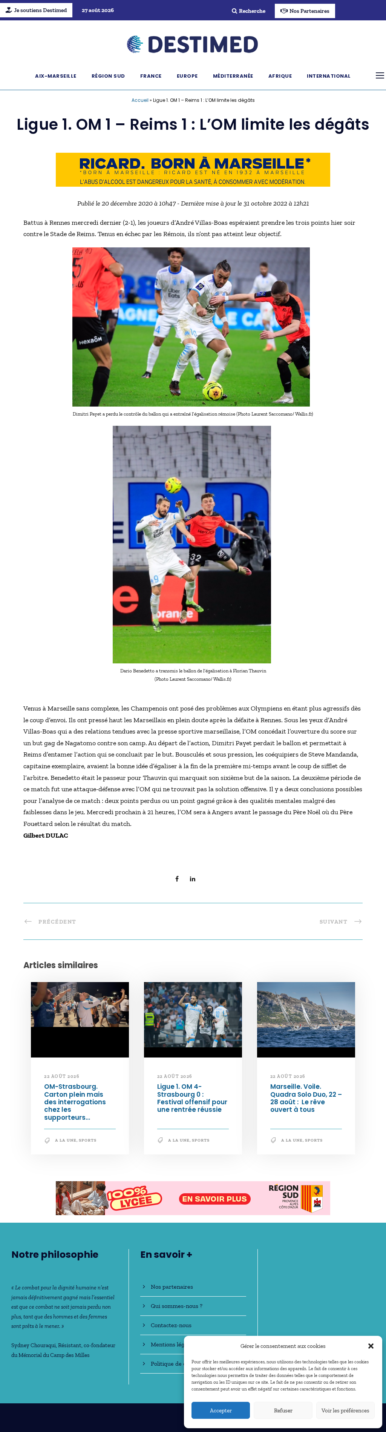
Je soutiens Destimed (40, 10)
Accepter (221, 1410)
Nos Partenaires (309, 11)
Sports (87, 1140)
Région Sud (108, 76)
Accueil (140, 100)
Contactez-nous (171, 1325)
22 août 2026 (61, 1076)
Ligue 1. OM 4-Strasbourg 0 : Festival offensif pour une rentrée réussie (192, 1098)
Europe (187, 76)
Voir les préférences (345, 1410)
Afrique (280, 76)
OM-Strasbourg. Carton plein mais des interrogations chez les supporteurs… (75, 1102)
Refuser (283, 1410)
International (329, 76)
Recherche (252, 11)
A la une (66, 1140)
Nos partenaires (172, 1286)
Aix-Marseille (56, 76)
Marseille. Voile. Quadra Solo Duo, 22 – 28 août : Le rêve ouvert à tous (306, 1098)
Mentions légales (173, 1344)
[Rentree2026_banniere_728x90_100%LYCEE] (193, 1197)
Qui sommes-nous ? (176, 1305)
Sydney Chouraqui (33, 1345)
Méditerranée (233, 76)
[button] (371, 1346)
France (151, 76)
